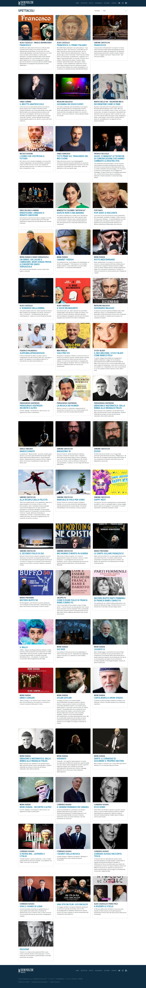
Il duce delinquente (67, 308)
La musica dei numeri (68, 405)
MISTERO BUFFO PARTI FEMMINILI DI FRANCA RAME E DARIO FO (109, 599)
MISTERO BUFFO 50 (29, 600)
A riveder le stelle (103, 906)
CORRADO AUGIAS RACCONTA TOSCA (108, 855)
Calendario (98, 3)
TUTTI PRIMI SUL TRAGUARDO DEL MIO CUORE (72, 157)
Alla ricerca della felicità (33, 499)
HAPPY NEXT (100, 499)
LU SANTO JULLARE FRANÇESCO (109, 553)
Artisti (91, 3)
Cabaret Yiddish (65, 259)
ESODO (97, 451)
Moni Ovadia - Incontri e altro (35, 807)
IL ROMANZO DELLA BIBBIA (32, 308)
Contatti (114, 3)
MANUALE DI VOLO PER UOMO (71, 499)
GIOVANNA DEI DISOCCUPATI (70, 104)
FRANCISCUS (100, 45)
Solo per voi (63, 353)
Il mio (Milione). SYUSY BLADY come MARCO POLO (108, 354)
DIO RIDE (61, 649)
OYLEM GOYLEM (64, 697)
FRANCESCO (25, 45)
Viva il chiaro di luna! (31, 906)
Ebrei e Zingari (27, 697)
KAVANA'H (61, 758)
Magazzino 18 (64, 451)
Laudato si (99, 649)
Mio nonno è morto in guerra (72, 553)
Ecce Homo (99, 807)
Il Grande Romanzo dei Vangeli (73, 807)
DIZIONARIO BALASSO (104, 308)
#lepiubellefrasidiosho (32, 353)
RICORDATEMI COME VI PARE (107, 104)
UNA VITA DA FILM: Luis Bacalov (72, 904)
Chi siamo (107, 3)
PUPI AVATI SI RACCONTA (105, 212)
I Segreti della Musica (68, 853)
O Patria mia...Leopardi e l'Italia (32, 855)
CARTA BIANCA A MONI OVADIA (108, 697)
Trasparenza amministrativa (39, 982)
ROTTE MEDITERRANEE (104, 259)
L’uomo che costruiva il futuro (32, 157)
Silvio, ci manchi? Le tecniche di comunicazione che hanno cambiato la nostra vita (109, 158)
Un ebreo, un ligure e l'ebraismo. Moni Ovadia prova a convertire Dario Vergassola (35, 263)
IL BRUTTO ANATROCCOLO (32, 104)
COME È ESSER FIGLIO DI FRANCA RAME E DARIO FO (72, 601)
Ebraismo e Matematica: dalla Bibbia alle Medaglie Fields (109, 406)
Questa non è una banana (70, 212)
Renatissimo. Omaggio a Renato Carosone (32, 214)
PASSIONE (24, 949)
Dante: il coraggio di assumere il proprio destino (109, 759)
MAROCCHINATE (27, 451)
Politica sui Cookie (23, 982)
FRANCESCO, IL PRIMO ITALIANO (72, 45)
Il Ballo (24, 647)
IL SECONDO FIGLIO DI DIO (32, 553)
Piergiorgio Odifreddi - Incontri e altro (32, 406)
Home (77, 3)
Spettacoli (84, 3)
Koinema (57, 982)
